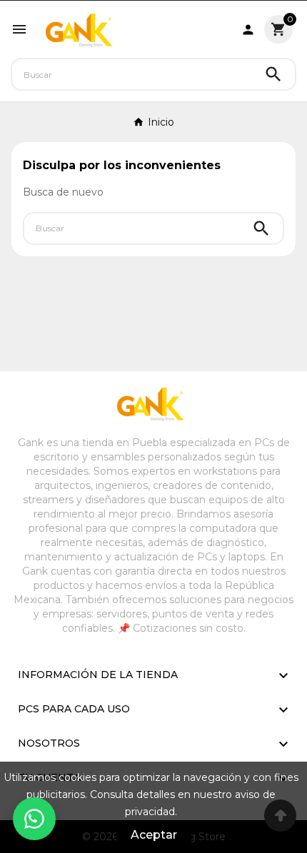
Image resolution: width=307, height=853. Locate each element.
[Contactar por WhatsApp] (34, 818)
